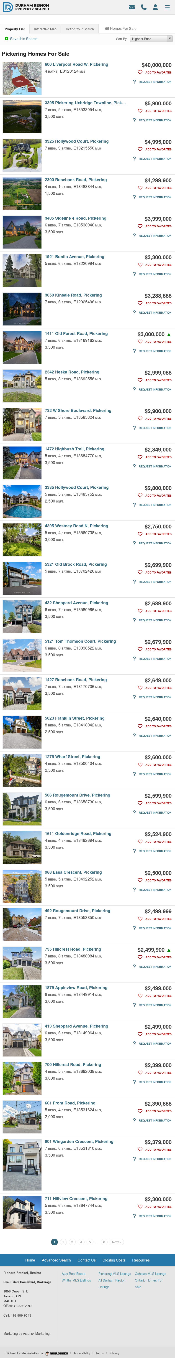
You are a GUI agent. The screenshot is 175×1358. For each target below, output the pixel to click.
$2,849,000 (158, 449)
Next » (116, 1242)
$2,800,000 (158, 487)
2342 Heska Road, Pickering (72, 372)
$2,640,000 (158, 718)
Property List (15, 29)
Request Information (155, 82)
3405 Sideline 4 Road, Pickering (75, 218)
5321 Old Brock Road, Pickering (76, 564)
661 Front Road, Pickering (70, 1103)
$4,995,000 (158, 141)
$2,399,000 (158, 1065)
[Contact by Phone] (144, 6)
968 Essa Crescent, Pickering (73, 872)
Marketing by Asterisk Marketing (26, 1333)
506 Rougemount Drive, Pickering (77, 795)
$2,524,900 (158, 834)
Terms (100, 1353)
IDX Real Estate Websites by (24, 1353)
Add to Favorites (158, 72)
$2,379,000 (158, 1142)
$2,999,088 (158, 372)
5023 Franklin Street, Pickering (75, 718)
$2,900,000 (158, 411)
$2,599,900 (158, 795)
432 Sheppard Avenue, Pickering (76, 602)
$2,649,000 (158, 680)
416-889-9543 (21, 1315)
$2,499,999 (158, 911)
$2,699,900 (158, 564)
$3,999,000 (158, 218)
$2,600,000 (158, 757)
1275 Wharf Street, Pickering (72, 756)
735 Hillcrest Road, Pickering (73, 949)
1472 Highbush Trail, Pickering (74, 449)
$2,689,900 (158, 603)
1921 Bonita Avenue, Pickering (74, 256)
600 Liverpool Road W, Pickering (76, 64)
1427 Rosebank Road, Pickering (76, 679)
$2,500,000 (158, 872)
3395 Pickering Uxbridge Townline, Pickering (86, 102)
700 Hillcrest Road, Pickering (73, 1064)
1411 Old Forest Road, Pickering (76, 333)
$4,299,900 (158, 180)
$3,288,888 (158, 295)
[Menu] (167, 6)
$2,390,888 (158, 1103)
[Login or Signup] (155, 6)
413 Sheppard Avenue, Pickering (76, 1026)
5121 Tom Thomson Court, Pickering (80, 641)
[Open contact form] (132, 6)
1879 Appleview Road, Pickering (76, 987)
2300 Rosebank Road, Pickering (76, 179)
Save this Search (23, 38)
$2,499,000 (158, 988)
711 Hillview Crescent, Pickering (76, 1198)
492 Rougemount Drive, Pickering (77, 910)
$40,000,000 (157, 64)
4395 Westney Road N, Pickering (76, 525)
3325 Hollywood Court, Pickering (77, 141)
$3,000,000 (155, 334)
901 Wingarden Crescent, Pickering (79, 1141)
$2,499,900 (155, 949)
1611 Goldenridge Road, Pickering (78, 833)
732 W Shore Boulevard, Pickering (78, 410)
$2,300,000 (158, 1199)
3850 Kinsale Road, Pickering (73, 295)
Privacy (114, 1353)
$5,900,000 (158, 103)
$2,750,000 (158, 526)
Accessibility (81, 1353)
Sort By (121, 38)
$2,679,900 (158, 641)
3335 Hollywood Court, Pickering (77, 487)
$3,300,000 (158, 257)
